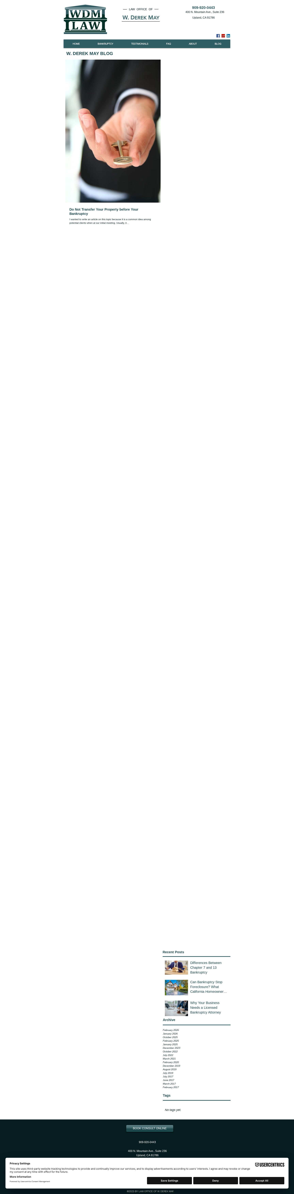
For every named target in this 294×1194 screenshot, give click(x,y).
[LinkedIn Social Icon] (228, 35)
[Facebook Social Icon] (218, 35)
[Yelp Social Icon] (223, 35)
